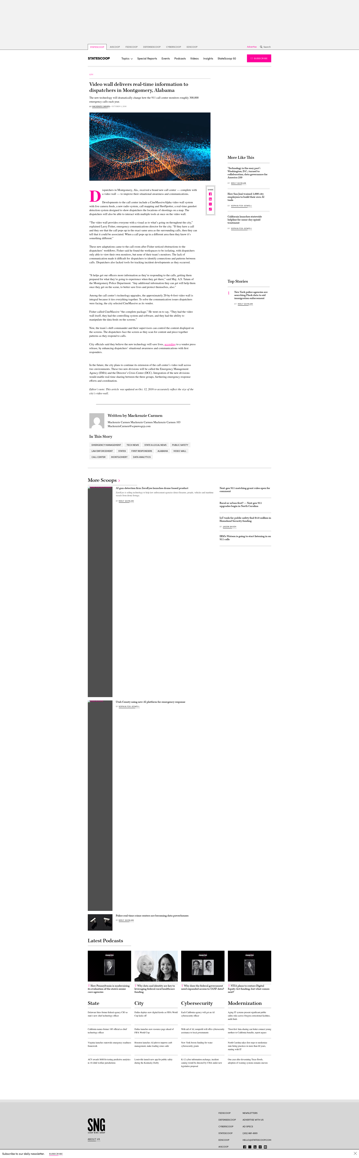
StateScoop (97, 46)
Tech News (133, 444)
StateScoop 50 (227, 58)
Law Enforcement (102, 450)
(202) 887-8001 (250, 1133)
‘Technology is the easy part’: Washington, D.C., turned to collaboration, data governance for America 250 (248, 172)
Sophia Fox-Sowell (241, 205)
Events (166, 58)
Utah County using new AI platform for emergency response (150, 702)
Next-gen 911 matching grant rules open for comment (245, 489)
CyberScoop (173, 46)
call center (98, 456)
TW (249, 1146)
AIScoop (115, 46)
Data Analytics (142, 456)
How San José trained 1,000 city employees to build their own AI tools (246, 197)
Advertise (252, 46)
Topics (125, 58)
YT (264, 1146)
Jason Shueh (229, 526)
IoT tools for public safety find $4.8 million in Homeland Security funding (245, 519)
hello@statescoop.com (257, 1139)
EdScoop (192, 46)
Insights (208, 58)
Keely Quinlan (238, 183)
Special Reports (147, 58)
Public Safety (180, 444)
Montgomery (119, 456)
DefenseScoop (152, 46)
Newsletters (250, 1112)
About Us (94, 1139)
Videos (194, 58)
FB (244, 1146)
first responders (141, 450)
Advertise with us (253, 1119)
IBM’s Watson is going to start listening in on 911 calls (245, 538)
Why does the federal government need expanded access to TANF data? (202, 987)
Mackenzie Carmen (101, 106)
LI (254, 1146)
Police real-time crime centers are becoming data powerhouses (152, 915)
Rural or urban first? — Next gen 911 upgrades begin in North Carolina (241, 504)
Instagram (260, 1146)
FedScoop (132, 46)
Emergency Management (106, 444)
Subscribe (261, 58)
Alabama (163, 450)
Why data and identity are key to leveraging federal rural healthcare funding (154, 989)
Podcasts (180, 58)
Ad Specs (248, 1126)
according (170, 344)
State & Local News (155, 444)
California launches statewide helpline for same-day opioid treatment (245, 220)
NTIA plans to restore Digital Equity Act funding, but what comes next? (248, 989)
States (122, 450)
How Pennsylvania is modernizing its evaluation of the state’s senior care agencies (109, 989)
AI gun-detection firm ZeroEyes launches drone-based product (152, 488)
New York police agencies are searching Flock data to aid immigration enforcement (251, 295)
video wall (179, 450)
